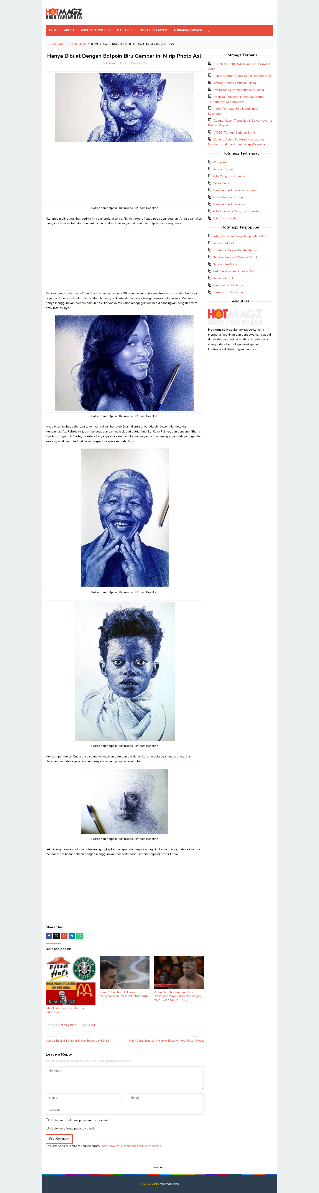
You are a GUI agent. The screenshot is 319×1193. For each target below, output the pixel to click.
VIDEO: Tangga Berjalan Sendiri (235, 133)
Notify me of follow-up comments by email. (79, 1120)
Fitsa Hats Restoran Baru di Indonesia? (65, 1010)
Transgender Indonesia (228, 204)
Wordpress (220, 162)
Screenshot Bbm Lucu (228, 292)
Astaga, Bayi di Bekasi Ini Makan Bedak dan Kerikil (77, 1038)
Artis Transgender (225, 218)
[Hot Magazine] (64, 14)
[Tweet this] (56, 936)
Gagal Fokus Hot (224, 278)
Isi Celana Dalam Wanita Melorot (235, 250)
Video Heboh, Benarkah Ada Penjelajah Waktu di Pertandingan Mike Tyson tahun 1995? (177, 996)
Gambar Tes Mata (225, 264)
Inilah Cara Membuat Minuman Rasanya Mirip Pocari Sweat (166, 1038)
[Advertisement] (125, 172)
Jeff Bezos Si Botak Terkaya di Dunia (239, 90)
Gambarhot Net (223, 243)
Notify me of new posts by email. (72, 1128)
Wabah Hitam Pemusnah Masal (235, 83)
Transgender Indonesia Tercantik (235, 190)
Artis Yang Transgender (229, 176)
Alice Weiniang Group (228, 197)
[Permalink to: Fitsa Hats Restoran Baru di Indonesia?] (70, 980)
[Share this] (49, 936)
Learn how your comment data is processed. (131, 1146)
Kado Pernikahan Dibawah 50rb (234, 271)
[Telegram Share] (72, 936)
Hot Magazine (67, 1025)
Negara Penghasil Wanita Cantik (235, 257)
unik (92, 1025)
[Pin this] (64, 936)
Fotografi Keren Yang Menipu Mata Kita (239, 236)
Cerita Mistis (221, 183)
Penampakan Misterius (228, 285)
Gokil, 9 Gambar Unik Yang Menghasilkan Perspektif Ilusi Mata (124, 994)
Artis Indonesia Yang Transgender (236, 211)
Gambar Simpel (223, 169)
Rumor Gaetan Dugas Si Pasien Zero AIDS (243, 76)
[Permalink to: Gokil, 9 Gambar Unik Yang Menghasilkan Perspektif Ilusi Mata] (125, 972)
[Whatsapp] (79, 936)
